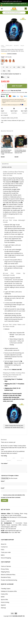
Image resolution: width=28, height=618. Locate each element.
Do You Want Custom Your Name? (10, 74)
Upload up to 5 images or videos (9, 475)
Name (3, 481)
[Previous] (1, 146)
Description (5, 163)
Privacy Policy (5, 569)
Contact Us (4, 547)
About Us (3, 544)
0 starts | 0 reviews (12, 53)
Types (3, 57)
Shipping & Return (7, 167)
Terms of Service (6, 566)
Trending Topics (5, 588)
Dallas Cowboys (7, 120)
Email (3, 488)
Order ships (14, 113)
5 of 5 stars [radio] (14, 460)
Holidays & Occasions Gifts (9, 591)
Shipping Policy (5, 572)
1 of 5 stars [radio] (3, 458)
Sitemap (3, 608)
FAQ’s (2, 549)
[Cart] (26, 8)
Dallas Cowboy (10, 118)
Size (2, 64)
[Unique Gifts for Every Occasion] (14, 8)
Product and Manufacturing (9, 580)
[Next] (27, 146)
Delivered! (24, 113)
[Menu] (2, 8)
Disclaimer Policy (6, 577)
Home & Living (5, 602)
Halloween (14, 120)
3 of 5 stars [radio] (18, 458)
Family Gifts (4, 594)
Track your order (6, 552)
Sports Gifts (9, 45)
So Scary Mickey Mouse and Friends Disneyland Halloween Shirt (20, 151)
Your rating (4, 456)
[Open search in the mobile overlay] (14, 12)
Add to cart (17, 86)
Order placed (4, 113)
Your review (4, 463)
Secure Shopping (6, 558)
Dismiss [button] (24, 1)
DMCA (2, 555)
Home (2, 45)
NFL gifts (19, 120)
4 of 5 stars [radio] (4, 460)
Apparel (3, 605)
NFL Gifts (16, 45)
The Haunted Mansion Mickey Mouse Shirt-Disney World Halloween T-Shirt (7, 152)
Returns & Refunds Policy (8, 574)
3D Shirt (16, 118)
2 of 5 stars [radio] (10, 458)
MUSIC (3, 597)
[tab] (14, 163)
